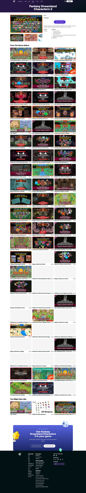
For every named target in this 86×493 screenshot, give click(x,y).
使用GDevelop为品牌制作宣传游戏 (42, 486)
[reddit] (58, 459)
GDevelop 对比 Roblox (40, 477)
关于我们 (29, 476)
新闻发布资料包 (31, 475)
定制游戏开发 (38, 472)
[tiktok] (60, 459)
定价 (29, 1)
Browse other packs (49, 445)
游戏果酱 (37, 468)
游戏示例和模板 (31, 465)
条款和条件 (30, 471)
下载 (29, 462)
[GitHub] (65, 1)
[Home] (14, 1)
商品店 (29, 470)
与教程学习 (38, 458)
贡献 (29, 460)
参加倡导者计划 (31, 463)
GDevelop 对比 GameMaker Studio (42, 478)
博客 (41, 1)
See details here (54, 37)
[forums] (56, 455)
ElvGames (47, 17)
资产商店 (29, 466)
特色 (29, 455)
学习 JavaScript (38, 457)
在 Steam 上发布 (39, 467)
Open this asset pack (36, 445)
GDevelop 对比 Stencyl (40, 481)
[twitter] (62, 459)
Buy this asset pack (60, 21)
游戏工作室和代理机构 (40, 463)
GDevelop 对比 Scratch (40, 480)
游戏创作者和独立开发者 (40, 462)
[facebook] (53, 459)
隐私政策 (29, 473)
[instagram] (55, 459)
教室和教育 (38, 455)
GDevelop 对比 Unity (39, 475)
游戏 (25, 1)
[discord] (54, 455)
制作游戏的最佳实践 (39, 465)
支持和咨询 (38, 473)
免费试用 (69, 1)
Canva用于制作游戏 (39, 485)
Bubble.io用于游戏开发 (40, 483)
